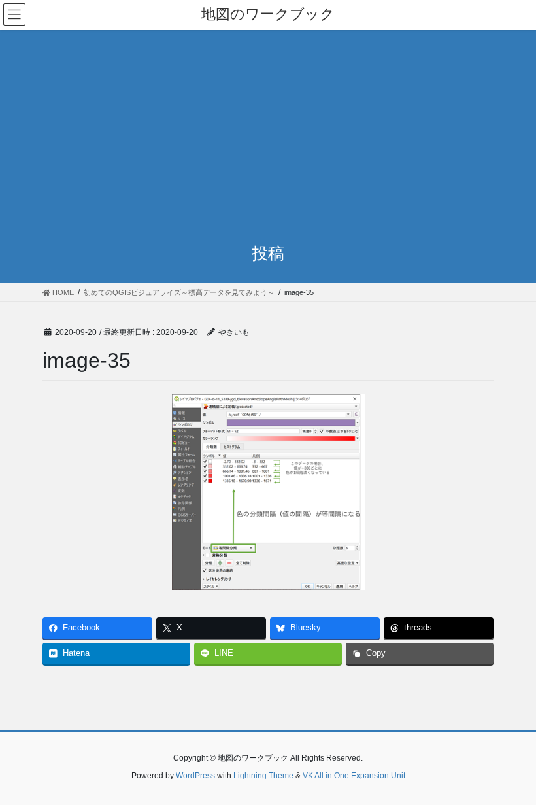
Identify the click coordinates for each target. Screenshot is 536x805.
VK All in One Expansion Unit (354, 775)
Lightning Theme (263, 775)
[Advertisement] (268, 128)
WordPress (195, 775)
